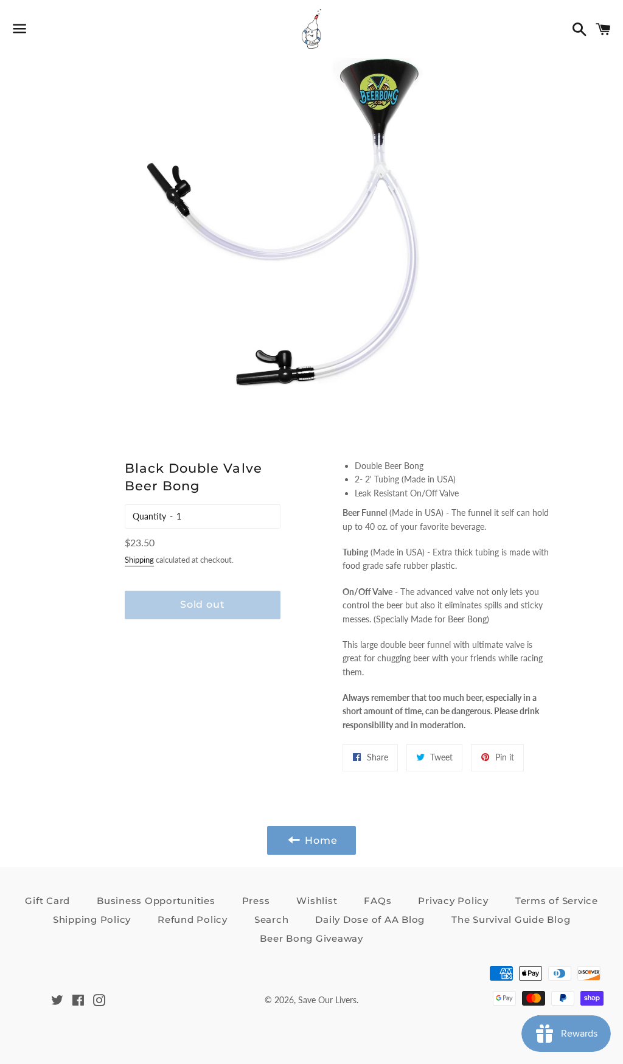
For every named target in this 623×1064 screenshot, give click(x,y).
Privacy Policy (453, 900)
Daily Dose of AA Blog (370, 919)
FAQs (377, 900)
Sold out (202, 604)
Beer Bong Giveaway (311, 938)
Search (271, 919)
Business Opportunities (156, 900)
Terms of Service (556, 900)
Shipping (139, 560)
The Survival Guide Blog (510, 919)
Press (256, 900)
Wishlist (316, 900)
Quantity (149, 516)
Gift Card (47, 900)
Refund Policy (193, 919)
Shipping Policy (92, 919)
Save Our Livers (327, 1000)
